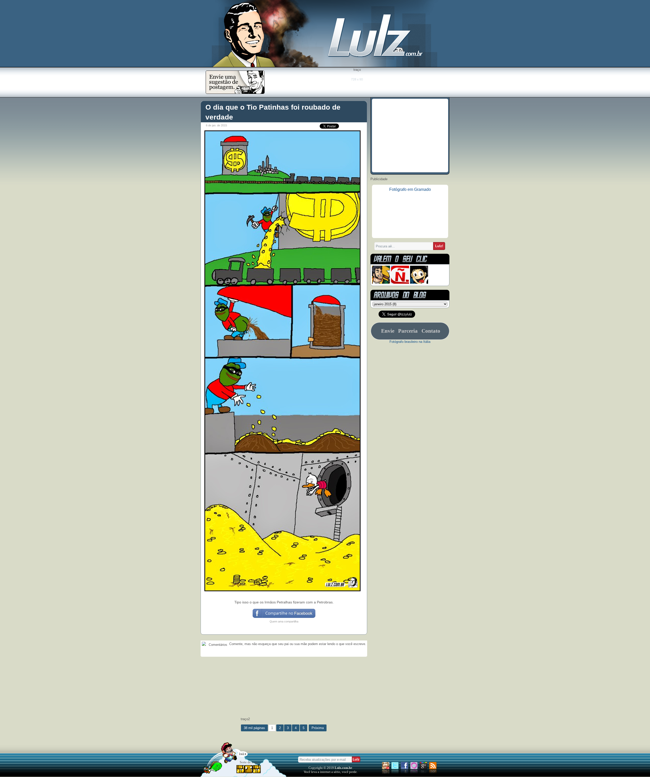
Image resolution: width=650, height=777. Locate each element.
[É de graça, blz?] (235, 92)
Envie (387, 331)
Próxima (318, 728)
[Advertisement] (357, 83)
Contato (430, 331)
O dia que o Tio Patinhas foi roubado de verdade (272, 112)
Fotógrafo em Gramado (410, 189)
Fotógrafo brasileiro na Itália (409, 342)
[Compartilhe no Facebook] (284, 617)
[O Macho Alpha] (381, 282)
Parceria (408, 331)
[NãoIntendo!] (400, 282)
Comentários (217, 645)
